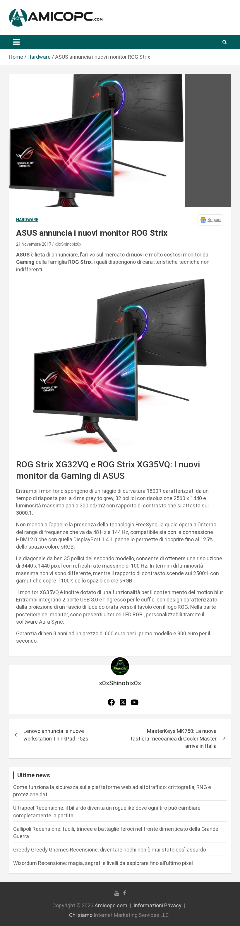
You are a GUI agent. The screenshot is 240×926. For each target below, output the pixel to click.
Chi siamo (80, 915)
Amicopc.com (111, 905)
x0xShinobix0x (68, 244)
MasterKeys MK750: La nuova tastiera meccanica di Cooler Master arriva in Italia (174, 738)
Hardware (27, 219)
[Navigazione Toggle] (16, 42)
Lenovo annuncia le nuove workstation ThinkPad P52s (55, 734)
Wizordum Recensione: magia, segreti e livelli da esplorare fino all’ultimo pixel (103, 863)
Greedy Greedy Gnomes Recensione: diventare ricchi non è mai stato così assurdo (109, 850)
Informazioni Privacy (157, 905)
